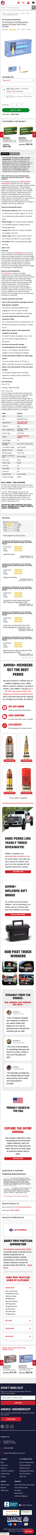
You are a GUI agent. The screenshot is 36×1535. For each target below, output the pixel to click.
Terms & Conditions (7, 1471)
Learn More (10, 1419)
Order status (5, 1485)
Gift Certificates (25, 1474)
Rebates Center (25, 1468)
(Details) (9, 91)
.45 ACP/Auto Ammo (12, 1293)
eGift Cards (4, 1490)
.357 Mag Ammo (10, 1304)
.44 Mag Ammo (10, 1314)
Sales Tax (23, 1476)
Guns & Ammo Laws (21, 1487)
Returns (3, 1487)
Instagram (2, 1426)
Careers (3, 1476)
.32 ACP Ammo (10, 1309)
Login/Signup (28, 2)
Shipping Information (27, 1471)
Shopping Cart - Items (33, 2)
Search (34, 8)
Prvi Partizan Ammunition (22, 422)
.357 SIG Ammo (10, 1311)
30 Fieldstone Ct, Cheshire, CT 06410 (9, 1442)
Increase (21, 105)
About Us (4, 1468)
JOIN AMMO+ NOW (18, 872)
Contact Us (4, 1465)
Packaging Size (8, 77)
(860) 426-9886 (23, 2)
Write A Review (26, 29)
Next (34, 134)
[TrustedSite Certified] (26, 1512)
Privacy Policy (5, 1474)
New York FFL (18, 1493)
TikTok (12, 1426)
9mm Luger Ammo (11, 1291)
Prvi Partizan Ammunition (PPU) (17, 1249)
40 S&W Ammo (10, 1298)
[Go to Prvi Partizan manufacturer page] (18, 1230)
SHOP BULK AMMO (18, 1159)
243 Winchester (18, 253)
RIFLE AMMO (15, 1210)
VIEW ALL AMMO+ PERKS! (18, 915)
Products (18, 2)
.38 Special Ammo (11, 1306)
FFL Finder (17, 1490)
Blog (2, 1462)
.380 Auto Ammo (10, 1296)
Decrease (12, 105)
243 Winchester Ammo (23, 436)
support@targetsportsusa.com (14, 1453)
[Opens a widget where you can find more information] (28, 1531)
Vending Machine (25, 1465)
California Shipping (20, 1496)
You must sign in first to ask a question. (16, 1196)
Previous (2, 134)
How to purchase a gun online (24, 1485)
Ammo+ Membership (27, 1462)
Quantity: (5, 105)
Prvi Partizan (6, 273)
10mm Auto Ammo (11, 1301)
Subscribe (18, 1403)
